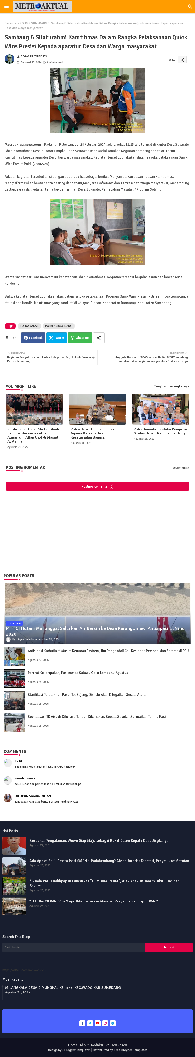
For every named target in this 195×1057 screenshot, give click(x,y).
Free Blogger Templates (130, 1050)
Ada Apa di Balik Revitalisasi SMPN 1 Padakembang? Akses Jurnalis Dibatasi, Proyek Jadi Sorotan (109, 860)
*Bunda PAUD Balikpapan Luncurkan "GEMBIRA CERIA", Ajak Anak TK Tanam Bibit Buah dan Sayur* (104, 883)
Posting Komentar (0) (98, 486)
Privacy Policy (116, 1045)
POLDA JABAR (29, 326)
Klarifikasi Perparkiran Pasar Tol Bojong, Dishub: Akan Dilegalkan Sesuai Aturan (87, 695)
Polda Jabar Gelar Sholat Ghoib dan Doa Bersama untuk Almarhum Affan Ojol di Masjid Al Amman (33, 435)
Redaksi (97, 1045)
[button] (190, 6)
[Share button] (99, 337)
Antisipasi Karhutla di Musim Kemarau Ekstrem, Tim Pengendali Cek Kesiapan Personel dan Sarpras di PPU (108, 651)
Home (72, 1045)
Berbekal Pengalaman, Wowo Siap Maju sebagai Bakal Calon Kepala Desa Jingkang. (98, 840)
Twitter (59, 338)
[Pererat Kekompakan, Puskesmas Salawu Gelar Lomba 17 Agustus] (14, 678)
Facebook (36, 338)
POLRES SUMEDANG (33, 23)
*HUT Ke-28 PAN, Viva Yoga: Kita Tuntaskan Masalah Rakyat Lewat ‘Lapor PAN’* (93, 901)
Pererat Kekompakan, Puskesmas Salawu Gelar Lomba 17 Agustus (78, 673)
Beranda (10, 23)
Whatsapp (82, 338)
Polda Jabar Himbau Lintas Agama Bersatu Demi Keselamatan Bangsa (92, 433)
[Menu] (6, 6)
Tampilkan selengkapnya (171, 386)
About (84, 1045)
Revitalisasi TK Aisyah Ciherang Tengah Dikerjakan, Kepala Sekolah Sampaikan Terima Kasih (98, 716)
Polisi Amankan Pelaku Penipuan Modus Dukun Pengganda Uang (160, 431)
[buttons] (82, 1023)
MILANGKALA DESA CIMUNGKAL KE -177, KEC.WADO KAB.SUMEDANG (63, 987)
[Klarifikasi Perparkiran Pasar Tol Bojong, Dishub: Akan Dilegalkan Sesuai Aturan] (14, 700)
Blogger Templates (77, 1050)
